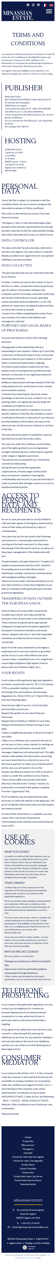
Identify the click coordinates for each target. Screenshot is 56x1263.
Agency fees (15, 1242)
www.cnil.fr (7, 825)
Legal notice (42, 1238)
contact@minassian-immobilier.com (29, 1227)
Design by (32, 1247)
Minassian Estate (28, 1201)
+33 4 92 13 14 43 (30, 1223)
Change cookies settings (37, 1242)
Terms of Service (29, 1258)
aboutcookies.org (12, 932)
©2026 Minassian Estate (20, 1238)
